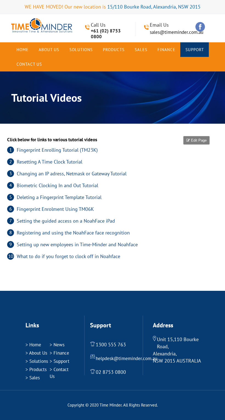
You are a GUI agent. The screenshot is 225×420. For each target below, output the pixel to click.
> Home (33, 345)
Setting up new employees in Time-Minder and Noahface (77, 244)
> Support (59, 361)
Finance (166, 49)
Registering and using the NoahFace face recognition (73, 233)
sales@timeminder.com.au (176, 32)
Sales (141, 49)
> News (57, 345)
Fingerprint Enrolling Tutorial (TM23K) (57, 150)
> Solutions (37, 361)
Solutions (81, 49)
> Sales (33, 378)
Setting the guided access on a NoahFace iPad (66, 221)
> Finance (59, 353)
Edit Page (198, 140)
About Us (49, 49)
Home (22, 49)
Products (114, 49)
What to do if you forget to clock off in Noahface (68, 256)
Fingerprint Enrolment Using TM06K (55, 209)
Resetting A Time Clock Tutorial (49, 162)
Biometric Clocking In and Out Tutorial (57, 185)
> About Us (36, 353)
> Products (36, 369)
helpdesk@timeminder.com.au (126, 358)
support (194, 49)
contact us (29, 64)
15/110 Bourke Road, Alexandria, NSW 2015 (154, 7)
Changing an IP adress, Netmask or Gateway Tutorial (71, 173)
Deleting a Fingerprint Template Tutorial (59, 197)
